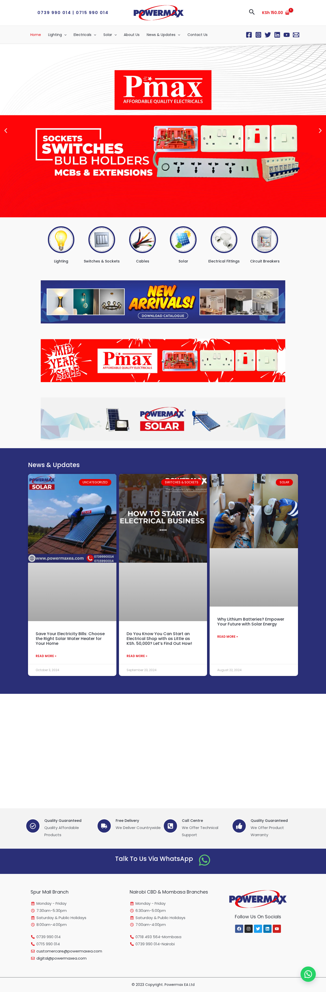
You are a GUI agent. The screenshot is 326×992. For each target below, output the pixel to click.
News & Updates (161, 34)
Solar (107, 34)
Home (35, 34)
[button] (73, 13)
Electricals (82, 34)
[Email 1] (296, 35)
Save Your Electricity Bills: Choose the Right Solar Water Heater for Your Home (70, 638)
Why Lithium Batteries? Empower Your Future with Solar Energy (250, 621)
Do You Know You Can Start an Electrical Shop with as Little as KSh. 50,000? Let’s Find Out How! (159, 638)
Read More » (46, 656)
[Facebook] (249, 35)
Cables (142, 261)
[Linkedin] (277, 35)
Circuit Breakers (265, 261)
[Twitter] (268, 35)
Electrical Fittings (224, 261)
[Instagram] (258, 35)
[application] (64, 35)
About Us (132, 34)
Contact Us (197, 34)
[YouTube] (286, 35)
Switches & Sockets (102, 261)
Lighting (55, 34)
